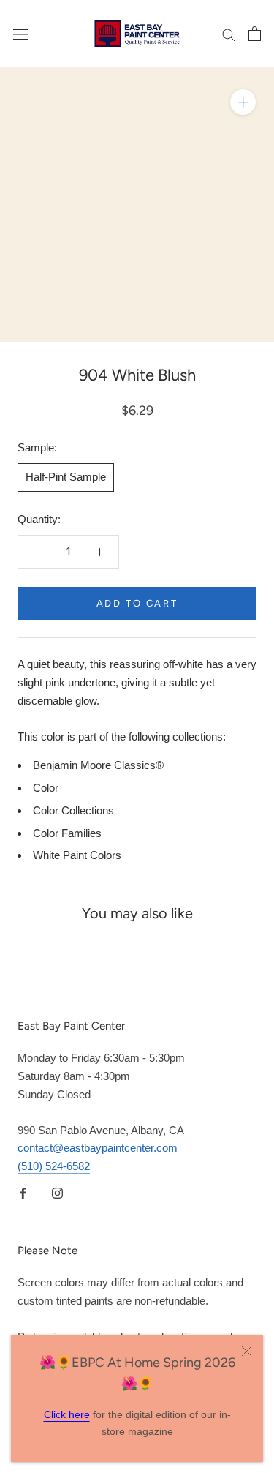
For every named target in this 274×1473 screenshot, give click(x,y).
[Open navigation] (20, 34)
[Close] (246, 1351)
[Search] (228, 33)
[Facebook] (23, 1193)
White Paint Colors (77, 855)
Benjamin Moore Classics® (98, 765)
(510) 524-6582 (54, 1166)
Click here (67, 1414)
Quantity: (39, 519)
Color (45, 788)
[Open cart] (254, 33)
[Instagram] (57, 1193)
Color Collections (73, 810)
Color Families (67, 833)
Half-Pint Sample (66, 477)
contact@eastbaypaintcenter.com (98, 1148)
